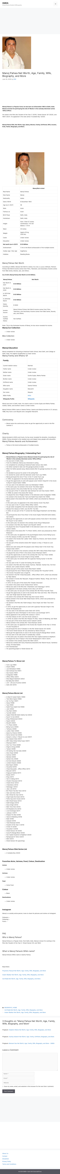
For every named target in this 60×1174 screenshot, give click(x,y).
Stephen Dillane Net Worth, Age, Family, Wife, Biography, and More (30, 1030)
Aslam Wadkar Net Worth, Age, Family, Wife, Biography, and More (23, 975)
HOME (15, 1007)
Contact (4, 1156)
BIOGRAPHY (8, 1007)
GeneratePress (37, 1171)
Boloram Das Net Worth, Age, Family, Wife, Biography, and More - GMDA (31, 1043)
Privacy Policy (6, 1161)
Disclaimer (5, 1159)
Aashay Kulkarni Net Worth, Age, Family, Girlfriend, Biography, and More (31, 1036)
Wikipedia (31, 399)
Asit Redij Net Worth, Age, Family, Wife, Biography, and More (21, 979)
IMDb (29, 395)
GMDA (5, 3)
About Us (5, 1153)
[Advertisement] (29, 21)
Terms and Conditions (9, 1164)
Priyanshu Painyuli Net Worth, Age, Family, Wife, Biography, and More (24, 971)
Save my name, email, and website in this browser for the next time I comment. (29, 1086)
